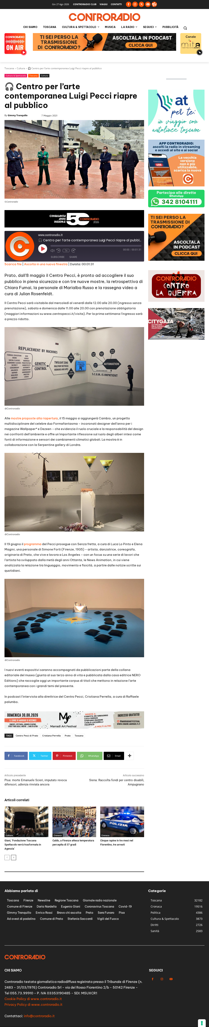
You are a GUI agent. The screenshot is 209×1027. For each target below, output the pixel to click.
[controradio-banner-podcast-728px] (74, 728)
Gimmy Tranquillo (18, 115)
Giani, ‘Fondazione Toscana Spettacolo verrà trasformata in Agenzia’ (22, 844)
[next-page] (13, 857)
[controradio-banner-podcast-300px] (176, 135)
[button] (185, 28)
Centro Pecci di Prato (27, 735)
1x (66, 250)
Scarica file (13, 264)
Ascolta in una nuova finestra (46, 264)
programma (32, 544)
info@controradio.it (39, 1016)
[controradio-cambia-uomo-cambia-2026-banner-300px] (176, 185)
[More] (129, 756)
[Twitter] (141, 4)
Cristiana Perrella (51, 735)
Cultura (21, 68)
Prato (68, 735)
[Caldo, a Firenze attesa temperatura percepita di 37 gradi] (74, 821)
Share (73, 257)
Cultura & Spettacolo (16, 75)
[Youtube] (148, 4)
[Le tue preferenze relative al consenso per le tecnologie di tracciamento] (202, 1023)
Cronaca (58, 835)
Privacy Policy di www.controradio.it (33, 1004)
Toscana (9, 68)
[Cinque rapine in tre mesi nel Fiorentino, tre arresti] (122, 821)
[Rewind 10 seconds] (59, 250)
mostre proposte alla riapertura (34, 418)
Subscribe (57, 257)
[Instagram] (135, 4)
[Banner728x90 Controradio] (104, 50)
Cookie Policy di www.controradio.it (33, 999)
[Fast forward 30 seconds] (73, 250)
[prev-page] (7, 857)
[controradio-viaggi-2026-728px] (74, 226)
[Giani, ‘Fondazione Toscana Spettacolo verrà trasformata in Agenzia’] (26, 821)
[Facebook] (128, 4)
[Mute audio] (52, 250)
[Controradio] (104, 17)
